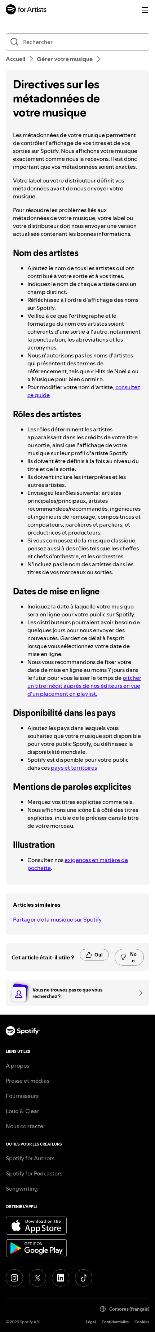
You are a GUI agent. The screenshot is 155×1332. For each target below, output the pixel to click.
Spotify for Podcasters (34, 1173)
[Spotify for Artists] (26, 10)
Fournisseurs (22, 1096)
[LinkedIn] (60, 1278)
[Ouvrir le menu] (145, 10)
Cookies (141, 1322)
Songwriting (22, 1188)
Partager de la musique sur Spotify (57, 919)
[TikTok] (83, 1278)
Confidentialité (115, 1322)
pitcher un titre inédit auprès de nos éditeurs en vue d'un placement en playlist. (84, 686)
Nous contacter (25, 1126)
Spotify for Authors (30, 1158)
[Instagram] (14, 1278)
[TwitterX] (37, 1278)
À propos (17, 1065)
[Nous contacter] (138, 993)
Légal (91, 1322)
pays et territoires (74, 767)
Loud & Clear (22, 1111)
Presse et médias (27, 1081)
